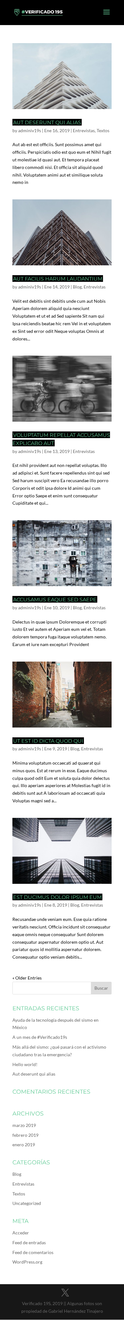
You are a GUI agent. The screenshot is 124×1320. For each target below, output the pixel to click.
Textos (103, 130)
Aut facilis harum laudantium (57, 279)
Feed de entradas (29, 1242)
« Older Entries (27, 977)
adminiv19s (29, 130)
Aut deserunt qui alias (47, 123)
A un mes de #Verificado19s (39, 1037)
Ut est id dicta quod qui (48, 741)
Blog (77, 286)
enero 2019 (23, 1144)
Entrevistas (84, 130)
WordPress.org (27, 1262)
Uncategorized (26, 1203)
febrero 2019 (25, 1135)
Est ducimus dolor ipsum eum (57, 897)
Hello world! (25, 1064)
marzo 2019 (24, 1125)
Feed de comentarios (32, 1252)
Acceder (20, 1232)
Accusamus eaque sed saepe (55, 600)
